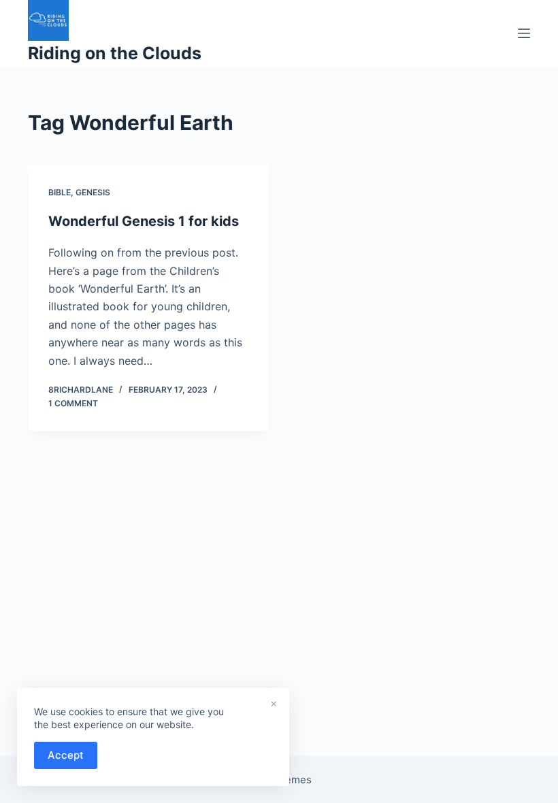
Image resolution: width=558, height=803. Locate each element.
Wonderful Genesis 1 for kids (143, 221)
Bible (59, 192)
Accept (66, 755)
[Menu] (524, 33)
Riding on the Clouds (114, 53)
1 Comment (73, 403)
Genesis (93, 192)
